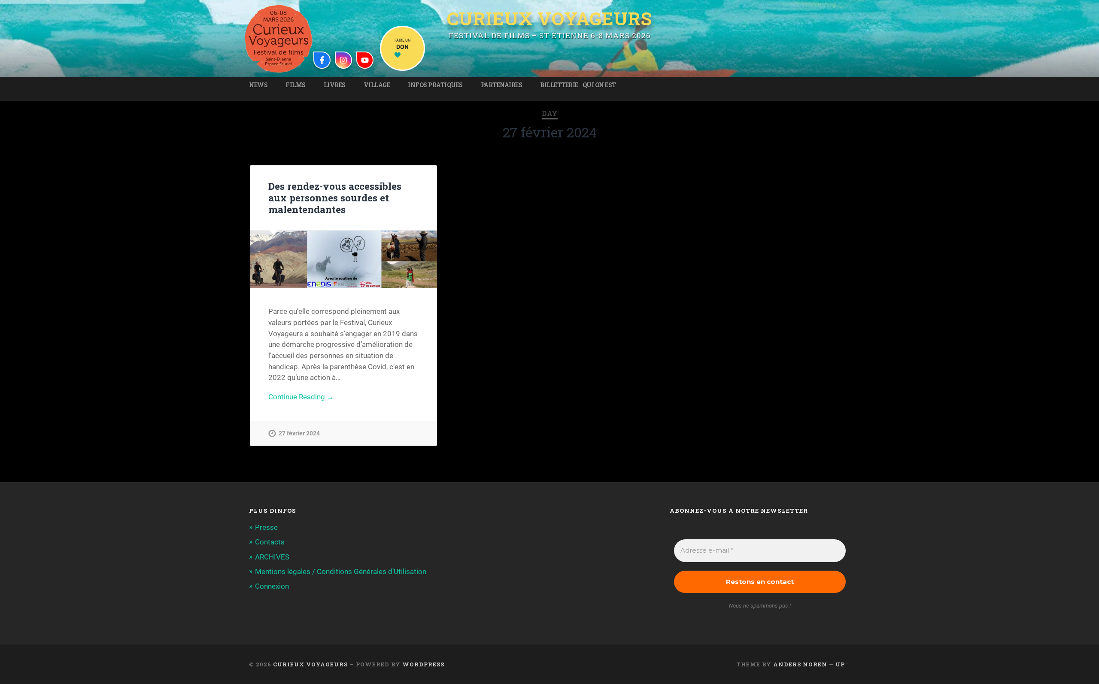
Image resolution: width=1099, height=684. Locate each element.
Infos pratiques (435, 85)
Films (295, 85)
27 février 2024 (299, 433)
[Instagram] (343, 60)
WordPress (423, 664)
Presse (266, 527)
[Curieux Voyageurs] (279, 38)
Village (377, 85)
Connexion (272, 586)
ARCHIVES (272, 557)
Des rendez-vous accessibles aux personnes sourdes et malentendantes (334, 197)
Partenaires (501, 85)
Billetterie (559, 85)
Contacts (270, 542)
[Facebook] (322, 60)
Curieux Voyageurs (549, 20)
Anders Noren (800, 664)
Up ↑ (842, 664)
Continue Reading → (301, 396)
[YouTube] (364, 60)
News (258, 85)
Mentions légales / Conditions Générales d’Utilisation (340, 571)
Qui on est (599, 85)
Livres (335, 85)
